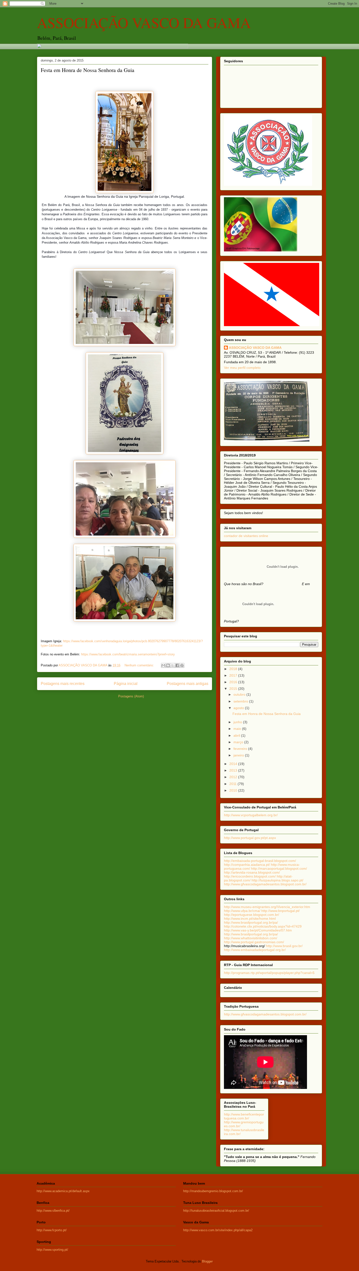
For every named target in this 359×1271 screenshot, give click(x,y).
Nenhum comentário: (140, 665)
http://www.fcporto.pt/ (52, 1230)
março (238, 742)
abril (237, 735)
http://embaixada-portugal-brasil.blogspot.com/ (260, 861)
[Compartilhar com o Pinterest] (182, 665)
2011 (233, 784)
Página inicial (125, 684)
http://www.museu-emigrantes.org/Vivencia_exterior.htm (267, 907)
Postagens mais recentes (62, 684)
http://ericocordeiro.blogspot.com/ (250, 876)
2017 (233, 675)
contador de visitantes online (246, 536)
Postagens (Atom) (131, 696)
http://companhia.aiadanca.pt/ (247, 865)
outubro (239, 694)
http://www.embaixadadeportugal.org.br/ (255, 950)
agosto (239, 708)
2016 (233, 682)
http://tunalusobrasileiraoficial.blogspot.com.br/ (216, 1210)
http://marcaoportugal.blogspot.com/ (279, 868)
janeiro (239, 755)
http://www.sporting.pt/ (52, 1249)
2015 (233, 689)
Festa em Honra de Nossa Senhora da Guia (87, 69)
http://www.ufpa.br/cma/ (242, 911)
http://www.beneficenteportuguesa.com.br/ (244, 1116)
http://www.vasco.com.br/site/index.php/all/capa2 (218, 1230)
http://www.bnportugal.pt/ (280, 911)
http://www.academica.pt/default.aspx (63, 1191)
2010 (233, 790)
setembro (241, 701)
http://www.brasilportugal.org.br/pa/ (251, 922)
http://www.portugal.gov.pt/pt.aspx (250, 838)
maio (237, 729)
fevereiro (240, 749)
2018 (233, 669)
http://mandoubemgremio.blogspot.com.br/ (213, 1191)
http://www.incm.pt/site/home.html (250, 918)
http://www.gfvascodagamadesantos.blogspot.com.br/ (265, 884)
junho (238, 722)
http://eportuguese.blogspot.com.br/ (251, 915)
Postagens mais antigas (187, 684)
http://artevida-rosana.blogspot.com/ (252, 872)
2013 (233, 770)
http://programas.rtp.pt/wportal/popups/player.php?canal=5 (269, 973)
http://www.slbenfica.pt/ (53, 1210)
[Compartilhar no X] (172, 665)
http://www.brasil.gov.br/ (284, 946)
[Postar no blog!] (168, 665)
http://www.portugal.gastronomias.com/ (254, 942)
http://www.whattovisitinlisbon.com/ (250, 938)
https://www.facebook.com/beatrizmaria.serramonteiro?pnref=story (128, 654)
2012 (233, 777)
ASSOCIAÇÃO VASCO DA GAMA (144, 22)
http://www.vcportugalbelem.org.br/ (251, 815)
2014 (233, 764)
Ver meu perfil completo (242, 368)
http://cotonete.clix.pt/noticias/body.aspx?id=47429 (263, 926)
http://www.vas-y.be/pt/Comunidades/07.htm (258, 930)
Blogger (207, 1261)
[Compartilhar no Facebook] (177, 665)
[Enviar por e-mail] (163, 665)
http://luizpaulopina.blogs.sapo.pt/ (277, 880)
